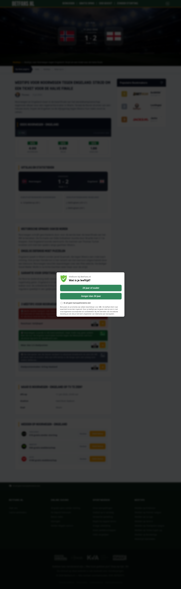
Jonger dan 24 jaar (91, 296)
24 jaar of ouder (91, 288)
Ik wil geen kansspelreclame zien (77, 303)
